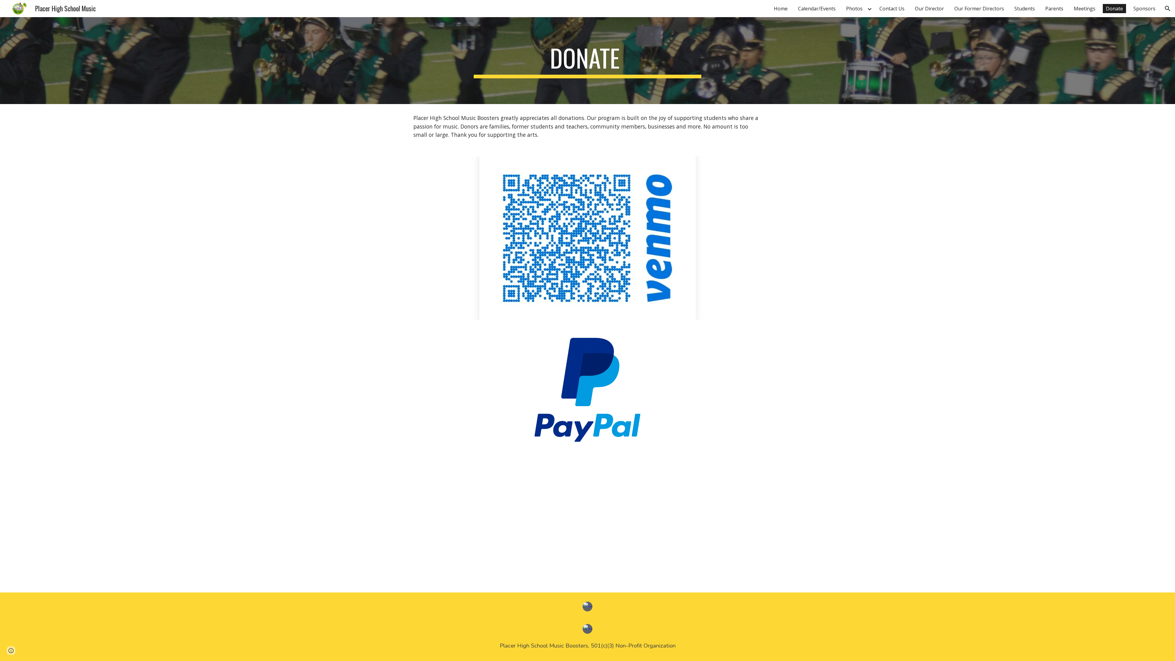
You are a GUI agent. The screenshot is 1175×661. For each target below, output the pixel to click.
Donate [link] (1114, 8)
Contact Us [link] (892, 8)
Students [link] (1024, 8)
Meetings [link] (1084, 8)
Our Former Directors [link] (979, 8)
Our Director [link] (929, 8)
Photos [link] (854, 8)
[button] (1167, 8)
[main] (587, 60)
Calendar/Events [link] (817, 8)
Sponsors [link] (1144, 8)
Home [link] (781, 8)
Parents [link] (1054, 8)
